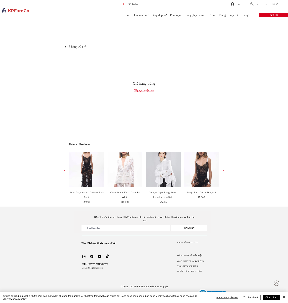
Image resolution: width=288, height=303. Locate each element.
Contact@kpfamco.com (92, 268)
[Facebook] (92, 256)
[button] (252, 4)
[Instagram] (84, 256)
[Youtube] (100, 256)
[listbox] (279, 4)
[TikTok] (107, 256)
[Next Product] (224, 170)
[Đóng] (284, 297)
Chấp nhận (271, 297)
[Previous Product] (64, 170)
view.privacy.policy (16, 299)
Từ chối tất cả (251, 297)
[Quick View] (86, 169)
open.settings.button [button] (227, 297)
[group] (144, 178)
